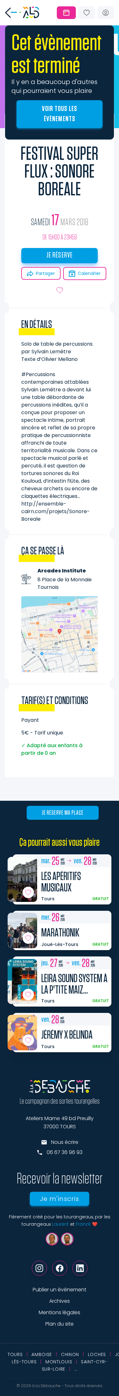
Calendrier (89, 273)
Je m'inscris (59, 1198)
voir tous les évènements (59, 114)
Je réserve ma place (62, 813)
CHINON (70, 1354)
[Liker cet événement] (59, 290)
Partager (45, 273)
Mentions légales (59, 1312)
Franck (83, 1224)
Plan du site (59, 1324)
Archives (59, 1301)
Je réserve (59, 255)
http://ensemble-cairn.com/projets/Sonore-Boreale (55, 511)
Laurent (60, 1224)
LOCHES (97, 1354)
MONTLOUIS (58, 1362)
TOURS (15, 1354)
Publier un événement (59, 1289)
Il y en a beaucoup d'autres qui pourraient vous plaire (54, 86)
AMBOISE (41, 1354)
